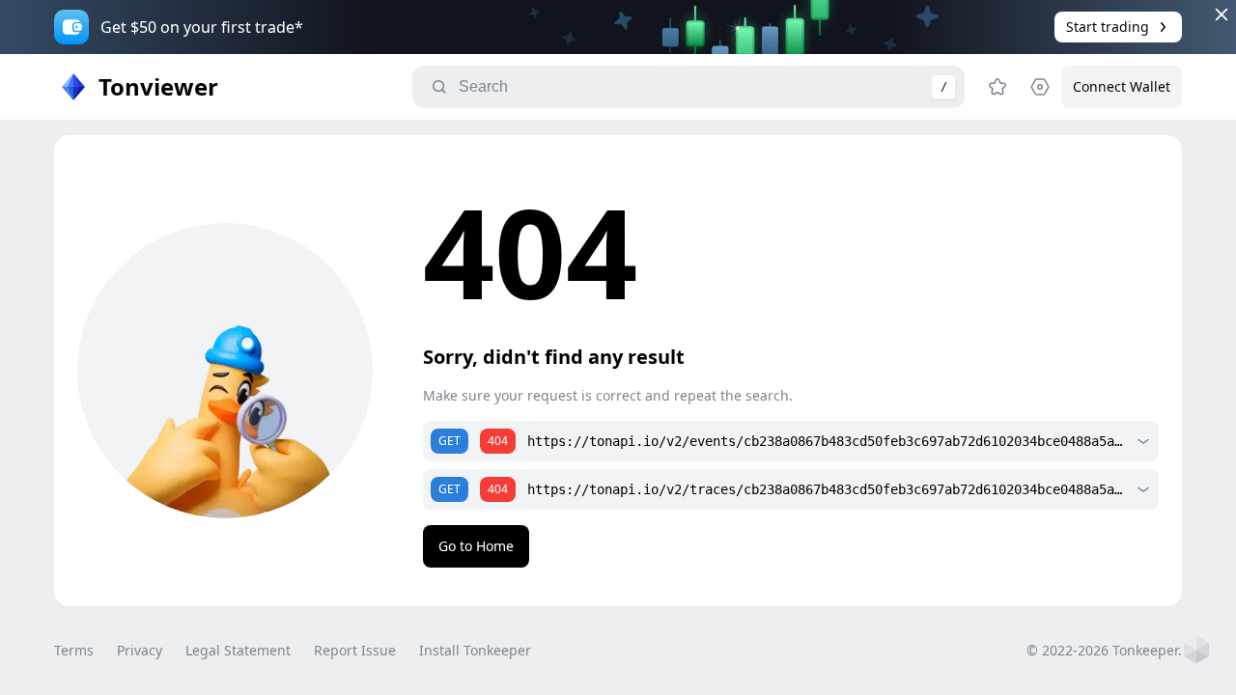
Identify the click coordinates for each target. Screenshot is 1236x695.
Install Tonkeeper (475, 650)
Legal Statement (238, 650)
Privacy (139, 650)
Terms (74, 650)
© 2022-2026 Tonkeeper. (1104, 650)
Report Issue (355, 650)
